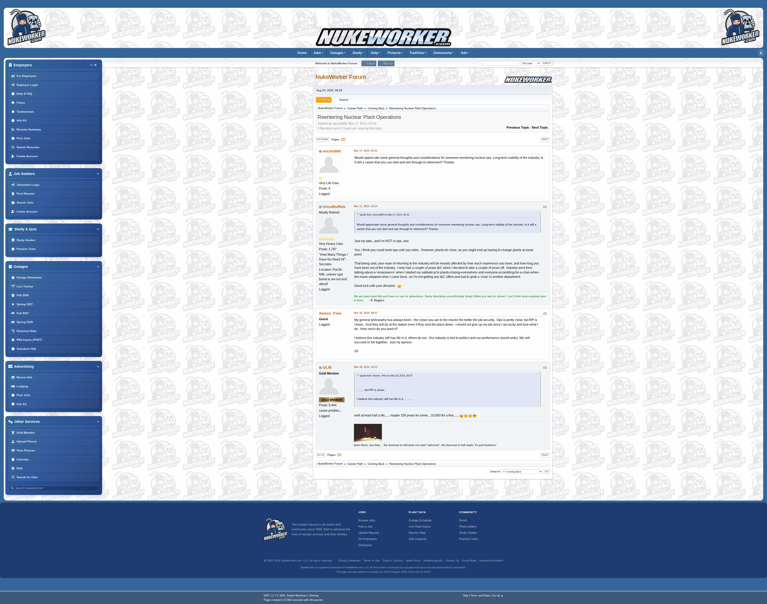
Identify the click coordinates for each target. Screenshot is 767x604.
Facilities (417, 53)
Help (374, 53)
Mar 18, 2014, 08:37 (365, 312)
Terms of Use (371, 560)
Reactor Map (417, 532)
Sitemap (314, 595)
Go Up (320, 455)
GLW (327, 367)
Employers (365, 545)
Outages (336, 53)
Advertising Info (433, 560)
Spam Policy (413, 560)
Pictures (393, 53)
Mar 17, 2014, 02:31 (365, 150)
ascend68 (332, 151)
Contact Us (452, 560)
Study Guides (468, 532)
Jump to (495, 471)
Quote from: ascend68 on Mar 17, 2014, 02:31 (384, 214)
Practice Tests (468, 538)
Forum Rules (469, 560)
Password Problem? (491, 560)
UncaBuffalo (334, 207)
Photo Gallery (468, 526)
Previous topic (518, 127)
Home (302, 53)
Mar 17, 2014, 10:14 (365, 206)
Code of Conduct (392, 560)
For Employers (367, 538)
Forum (463, 520)
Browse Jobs (366, 520)
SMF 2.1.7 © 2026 (274, 595)
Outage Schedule (420, 520)
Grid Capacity (418, 538)
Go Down (322, 139)
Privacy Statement (350, 560)
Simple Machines (297, 595)
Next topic (540, 127)
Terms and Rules (480, 595)
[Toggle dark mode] (761, 53)
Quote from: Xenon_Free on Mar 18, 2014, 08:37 (386, 375)
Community (442, 53)
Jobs (317, 53)
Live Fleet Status (419, 526)
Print (545, 139)
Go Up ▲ (498, 595)
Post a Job (365, 526)
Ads (464, 53)
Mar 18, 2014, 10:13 (365, 367)
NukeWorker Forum (340, 77)
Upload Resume (368, 532)
